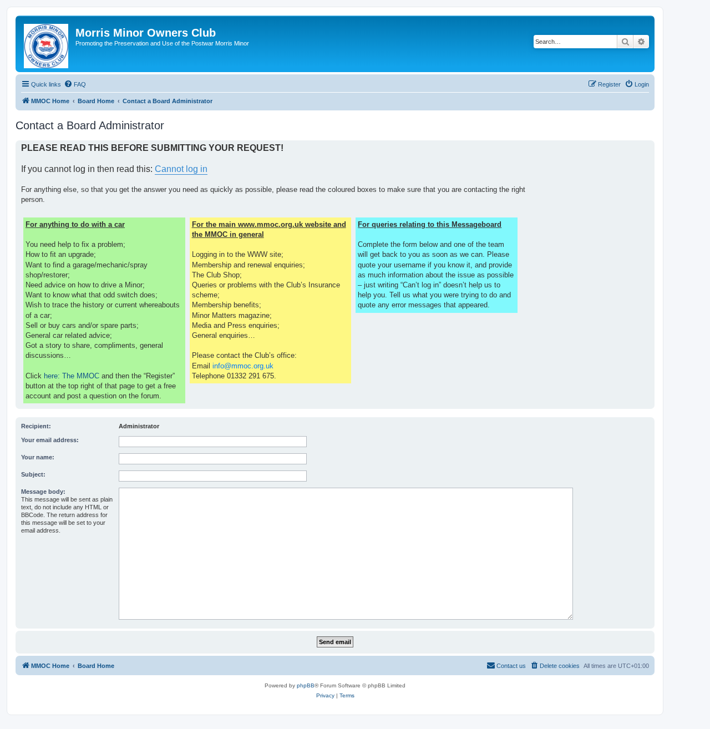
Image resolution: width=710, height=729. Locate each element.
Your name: (37, 457)
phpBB (306, 685)
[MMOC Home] (46, 43)
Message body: (43, 491)
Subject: (33, 474)
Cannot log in (181, 169)
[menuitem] (75, 84)
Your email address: (50, 440)
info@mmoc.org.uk (242, 366)
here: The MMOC (71, 376)
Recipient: (36, 426)
